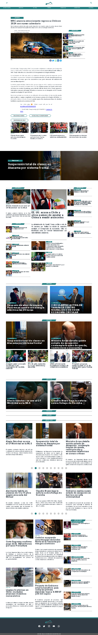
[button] (19, 116)
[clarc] (66, 36)
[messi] (9, 273)
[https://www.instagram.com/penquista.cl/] (49, 626)
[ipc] (71, 223)
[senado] (67, 571)
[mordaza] (67, 606)
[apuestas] (66, 48)
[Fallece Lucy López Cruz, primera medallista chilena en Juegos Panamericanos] (66, 55)
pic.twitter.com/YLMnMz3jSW (28, 106)
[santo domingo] (9, 238)
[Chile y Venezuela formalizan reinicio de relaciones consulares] (71, 234)
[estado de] (71, 203)
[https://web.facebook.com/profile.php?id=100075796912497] (39, 626)
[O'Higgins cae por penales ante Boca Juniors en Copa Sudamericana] (66, 42)
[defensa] (67, 583)
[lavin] (71, 213)
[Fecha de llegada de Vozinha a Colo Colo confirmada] (9, 229)
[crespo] (67, 595)
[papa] (67, 525)
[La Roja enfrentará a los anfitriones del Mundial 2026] (67, 536)
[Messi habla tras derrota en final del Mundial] (9, 256)
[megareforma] (67, 548)
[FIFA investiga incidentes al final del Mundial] (9, 247)
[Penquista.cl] (7, 3)
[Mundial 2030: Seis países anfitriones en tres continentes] (9, 264)
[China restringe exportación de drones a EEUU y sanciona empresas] (67, 560)
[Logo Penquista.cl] (49, 5)
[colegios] (71, 192)
